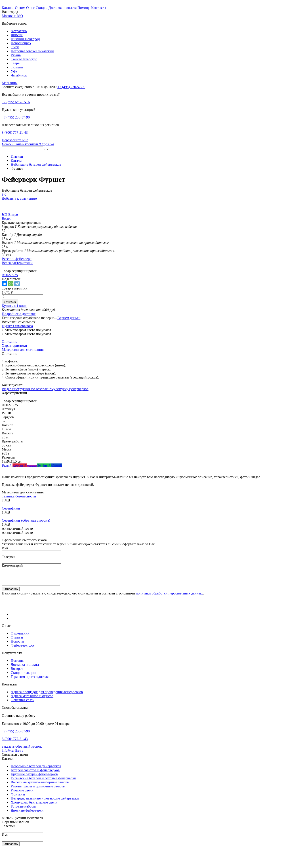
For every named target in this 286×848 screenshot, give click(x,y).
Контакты (98, 8)
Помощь (84, 8)
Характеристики (14, 345)
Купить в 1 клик (14, 306)
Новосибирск (21, 43)
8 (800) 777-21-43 (15, 132)
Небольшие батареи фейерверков (36, 766)
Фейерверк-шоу (23, 645)
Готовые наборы (23, 806)
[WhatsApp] (10, 283)
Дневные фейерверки (27, 810)
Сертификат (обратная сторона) (26, 520)
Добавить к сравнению (19, 198)
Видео (6, 218)
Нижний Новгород (25, 39)
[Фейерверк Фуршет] (2, 210)
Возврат (17, 668)
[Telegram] (17, 283)
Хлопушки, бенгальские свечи (34, 802)
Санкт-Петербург (24, 59)
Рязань (16, 55)
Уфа (14, 71)
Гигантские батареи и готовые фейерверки (43, 778)
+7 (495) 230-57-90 (16, 117)
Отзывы (17, 637)
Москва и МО (12, 16)
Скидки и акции (23, 673)
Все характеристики (17, 263)
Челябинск (19, 75)
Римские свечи (22, 790)
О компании (20, 633)
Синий (56, 465)
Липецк (17, 35)
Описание (9, 341)
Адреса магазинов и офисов (32, 696)
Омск (15, 47)
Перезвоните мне (15, 140)
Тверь (15, 63)
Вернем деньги (68, 318)
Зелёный (44, 465)
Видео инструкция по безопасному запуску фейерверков (45, 389)
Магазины (9, 83)
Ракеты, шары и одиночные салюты (38, 786)
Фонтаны (18, 794)
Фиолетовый (32, 466)
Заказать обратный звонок (22, 746)
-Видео (10, 214)
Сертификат (11, 508)
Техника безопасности (19, 496)
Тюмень (17, 67)
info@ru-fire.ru (12, 750)
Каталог (8, 8)
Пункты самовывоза (17, 326)
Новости (17, 641)
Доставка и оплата (62, 8)
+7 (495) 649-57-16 (16, 102)
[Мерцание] (2, 469)
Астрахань (19, 31)
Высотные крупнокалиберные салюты (40, 782)
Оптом (20, 8)
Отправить (11, 589)
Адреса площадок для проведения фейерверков (47, 692)
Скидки (42, 8)
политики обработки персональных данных (169, 593)
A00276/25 (10, 275)
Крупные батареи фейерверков (34, 774)
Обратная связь (22, 700)
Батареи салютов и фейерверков (35, 770)
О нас (30, 8)
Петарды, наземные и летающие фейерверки (45, 798)
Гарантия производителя (29, 677)
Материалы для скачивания (23, 349)
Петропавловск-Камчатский (32, 51)
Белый (7, 465)
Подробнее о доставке (19, 314)
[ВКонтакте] (4, 283)
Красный (20, 465)
